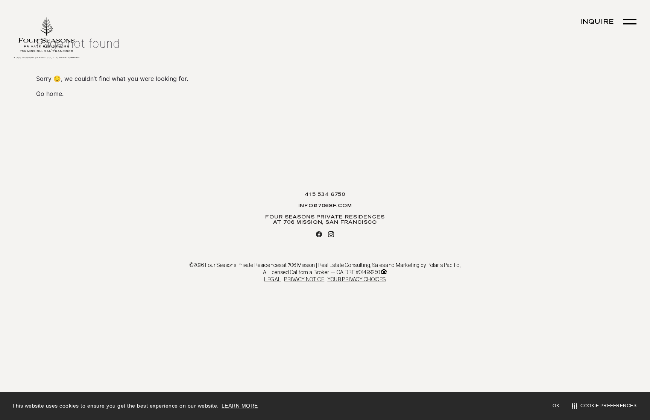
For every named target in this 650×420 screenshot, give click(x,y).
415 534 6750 (325, 195)
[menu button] (629, 22)
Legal (272, 279)
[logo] (47, 38)
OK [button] (556, 405)
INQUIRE (597, 22)
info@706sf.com (325, 206)
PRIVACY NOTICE (304, 279)
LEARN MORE (240, 406)
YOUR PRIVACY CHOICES (356, 279)
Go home (49, 93)
